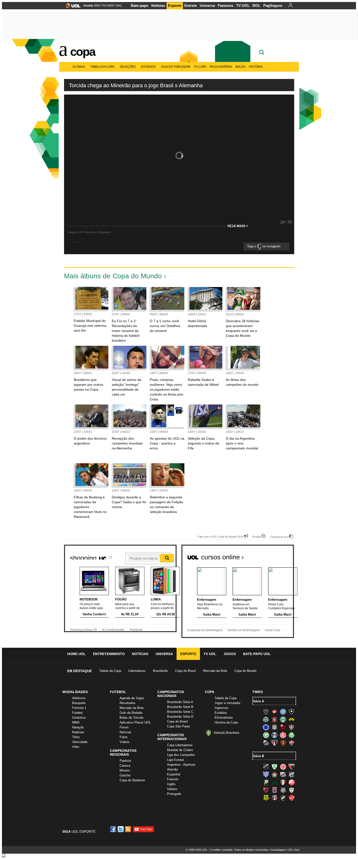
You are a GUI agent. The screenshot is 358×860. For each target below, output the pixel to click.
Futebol (77, 713)
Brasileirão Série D (180, 716)
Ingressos (221, 708)
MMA (76, 722)
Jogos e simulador (227, 703)
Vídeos (125, 742)
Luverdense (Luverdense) (266, 782)
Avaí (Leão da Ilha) (266, 774)
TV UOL (243, 5)
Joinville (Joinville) (283, 782)
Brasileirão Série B (180, 707)
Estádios (148, 66)
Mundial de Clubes (180, 750)
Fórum (124, 727)
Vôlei (75, 747)
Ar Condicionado (113, 629)
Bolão (240, 66)
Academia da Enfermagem (205, 630)
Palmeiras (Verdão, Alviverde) (291, 735)
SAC (119, 5)
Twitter (121, 829)
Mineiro (125, 770)
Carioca (125, 765)
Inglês (171, 784)
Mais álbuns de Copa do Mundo (113, 276)
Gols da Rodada (131, 713)
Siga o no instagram (264, 246)
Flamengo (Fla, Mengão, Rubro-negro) (283, 727)
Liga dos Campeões (181, 755)
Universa (207, 5)
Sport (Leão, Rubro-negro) (283, 743)
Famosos (225, 5)
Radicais (78, 732)
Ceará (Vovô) (291, 774)
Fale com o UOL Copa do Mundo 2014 (220, 536)
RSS (128, 829)
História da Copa (226, 722)
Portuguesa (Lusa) (291, 790)
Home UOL (76, 654)
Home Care (272, 630)
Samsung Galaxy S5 (83, 629)
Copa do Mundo (245, 671)
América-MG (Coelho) (274, 767)
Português (174, 794)
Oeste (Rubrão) (266, 790)
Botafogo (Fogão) (291, 711)
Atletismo (78, 698)
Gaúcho (125, 775)
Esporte (174, 5)
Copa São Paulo (178, 726)
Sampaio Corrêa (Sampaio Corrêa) (266, 798)
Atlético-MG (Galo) (266, 711)
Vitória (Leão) (291, 743)
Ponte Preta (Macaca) (283, 790)
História (256, 66)
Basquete (78, 703)
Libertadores (137, 671)
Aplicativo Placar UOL (135, 722)
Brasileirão (160, 671)
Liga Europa (175, 760)
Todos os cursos (277, 555)
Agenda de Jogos (132, 698)
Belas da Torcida (131, 717)
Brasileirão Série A (180, 702)
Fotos (124, 737)
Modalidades (75, 692)
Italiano (172, 789)
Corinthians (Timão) (274, 719)
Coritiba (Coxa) (283, 719)
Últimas (79, 66)
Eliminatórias (224, 717)
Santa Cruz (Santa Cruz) (274, 798)
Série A (258, 701)
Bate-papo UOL (257, 654)
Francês (173, 779)
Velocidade (79, 742)
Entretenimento (109, 654)
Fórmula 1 (79, 708)
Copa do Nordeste (132, 780)
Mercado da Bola (215, 671)
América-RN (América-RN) (283, 767)
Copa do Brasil (185, 671)
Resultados (127, 703)
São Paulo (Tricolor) (274, 743)
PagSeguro (272, 5)
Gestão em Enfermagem (244, 630)
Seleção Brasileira (226, 732)
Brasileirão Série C (180, 712)
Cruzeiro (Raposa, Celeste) (266, 727)
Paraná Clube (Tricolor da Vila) (274, 790)
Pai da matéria (221, 66)
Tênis (76, 737)
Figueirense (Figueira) (274, 727)
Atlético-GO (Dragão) (291, 767)
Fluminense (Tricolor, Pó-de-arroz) (291, 727)
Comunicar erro (279, 536)
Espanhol (173, 774)
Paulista (125, 761)
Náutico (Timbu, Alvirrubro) (291, 782)
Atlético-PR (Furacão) (274, 711)
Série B (258, 756)
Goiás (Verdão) (266, 735)
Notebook (136, 629)
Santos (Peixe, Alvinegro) (266, 743)
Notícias (158, 5)
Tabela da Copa (102, 66)
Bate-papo (139, 5)
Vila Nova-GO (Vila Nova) (291, 798)
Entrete (190, 5)
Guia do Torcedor (175, 66)
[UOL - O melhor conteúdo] (71, 7)
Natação (78, 727)
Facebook (113, 829)
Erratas (256, 536)
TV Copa (200, 66)
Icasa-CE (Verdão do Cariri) (274, 782)
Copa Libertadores (180, 745)
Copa (82, 51)
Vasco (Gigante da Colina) (283, 798)
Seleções (128, 66)
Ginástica (78, 717)
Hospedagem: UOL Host (284, 849)
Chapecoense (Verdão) (266, 719)
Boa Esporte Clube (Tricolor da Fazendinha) (274, 774)
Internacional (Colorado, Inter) (283, 735)
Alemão (172, 769)
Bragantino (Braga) (283, 774)
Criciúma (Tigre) (291, 719)
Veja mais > (237, 226)
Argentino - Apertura (181, 764)
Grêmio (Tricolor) (274, 735)
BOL (256, 5)
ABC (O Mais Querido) (266, 767)
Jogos (230, 654)
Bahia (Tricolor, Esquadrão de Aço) (283, 711)
